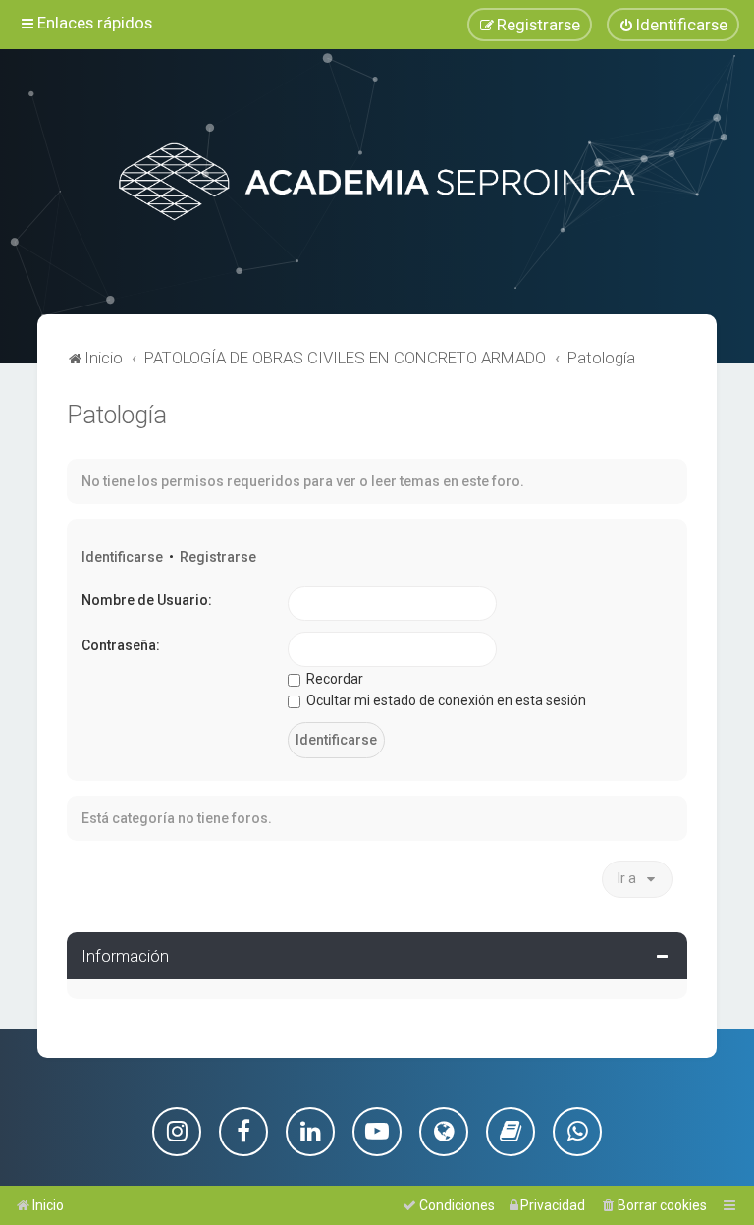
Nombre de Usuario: (146, 600)
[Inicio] (377, 181)
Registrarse (218, 557)
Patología (117, 415)
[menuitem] (673, 24)
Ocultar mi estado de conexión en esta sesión (444, 700)
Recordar (333, 679)
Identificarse (122, 557)
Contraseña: (120, 645)
